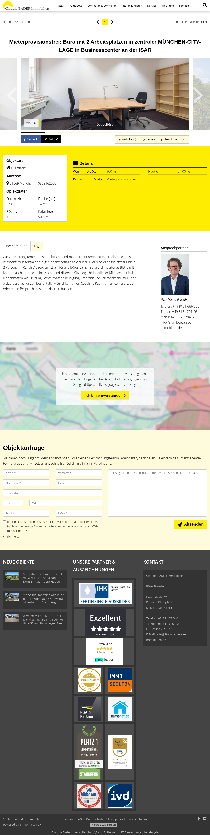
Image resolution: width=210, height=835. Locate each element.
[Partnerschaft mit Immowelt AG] (89, 708)
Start (61, 5)
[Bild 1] (33, 132)
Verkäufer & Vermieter (102, 5)
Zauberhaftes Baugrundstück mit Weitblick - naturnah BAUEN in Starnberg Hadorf (42, 577)
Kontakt (184, 5)
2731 (10, 204)
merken (150, 139)
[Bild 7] (177, 132)
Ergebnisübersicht (19, 22)
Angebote (76, 5)
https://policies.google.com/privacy (110, 384)
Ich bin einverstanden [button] (104, 395)
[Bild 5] (129, 132)
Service (152, 5)
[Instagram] (205, 819)
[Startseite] (26, 5)
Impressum (67, 819)
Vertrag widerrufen (103, 824)
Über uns (168, 5)
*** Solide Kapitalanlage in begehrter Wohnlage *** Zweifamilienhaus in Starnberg (43, 598)
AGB (81, 819)
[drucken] (184, 139)
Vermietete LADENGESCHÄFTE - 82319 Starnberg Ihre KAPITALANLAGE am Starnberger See (43, 619)
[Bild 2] (57, 132)
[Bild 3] (81, 132)
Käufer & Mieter (131, 5)
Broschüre (170, 139)
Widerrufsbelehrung (134, 819)
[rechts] (112, 21)
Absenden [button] (194, 524)
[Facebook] (198, 819)
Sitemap (111, 819)
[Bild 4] (105, 132)
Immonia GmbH (30, 824)
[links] (98, 21)
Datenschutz (94, 819)
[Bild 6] (153, 132)
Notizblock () (128, 139)
